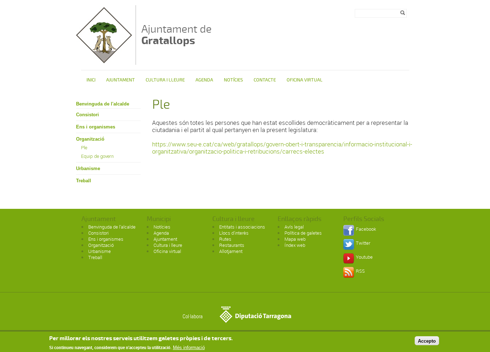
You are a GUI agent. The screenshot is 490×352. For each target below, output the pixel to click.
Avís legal (294, 227)
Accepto (427, 340)
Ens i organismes (95, 127)
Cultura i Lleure (165, 80)
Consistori (87, 114)
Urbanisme (88, 168)
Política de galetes (303, 233)
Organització (90, 139)
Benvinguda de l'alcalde (102, 104)
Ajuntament (120, 80)
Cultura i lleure (168, 245)
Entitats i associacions (242, 227)
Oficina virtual (304, 80)
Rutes (225, 239)
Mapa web (295, 239)
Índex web (294, 245)
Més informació (189, 347)
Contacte (265, 80)
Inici (90, 80)
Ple (84, 147)
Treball (83, 180)
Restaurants (231, 245)
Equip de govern (97, 156)
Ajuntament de (176, 35)
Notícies (233, 80)
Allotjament (230, 251)
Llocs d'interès (234, 233)
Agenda (204, 80)
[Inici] (104, 61)
